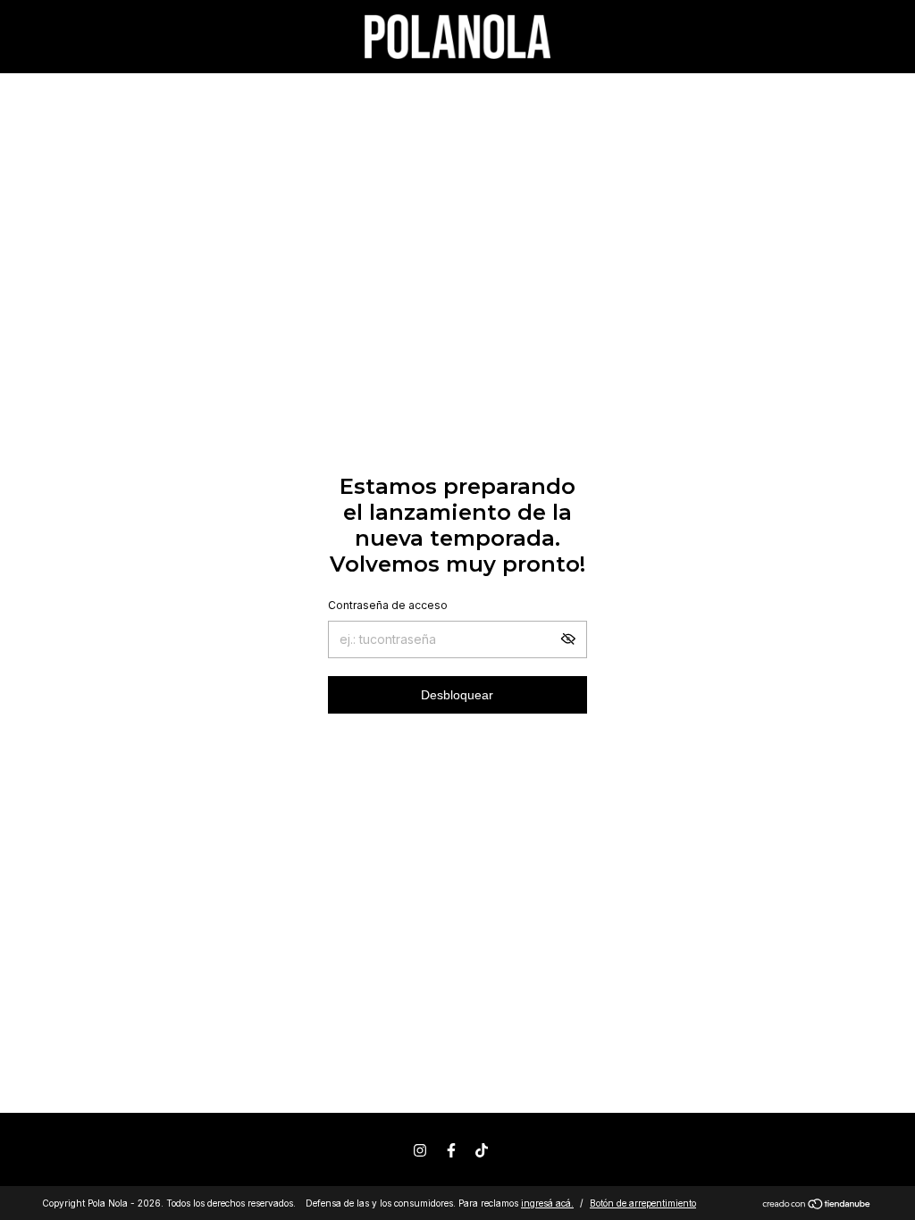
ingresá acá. (547, 1203)
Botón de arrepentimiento (643, 1203)
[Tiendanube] (817, 1205)
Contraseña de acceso (388, 605)
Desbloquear (457, 695)
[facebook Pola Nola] (451, 1150)
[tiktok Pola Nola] (481, 1150)
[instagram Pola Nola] (420, 1150)
